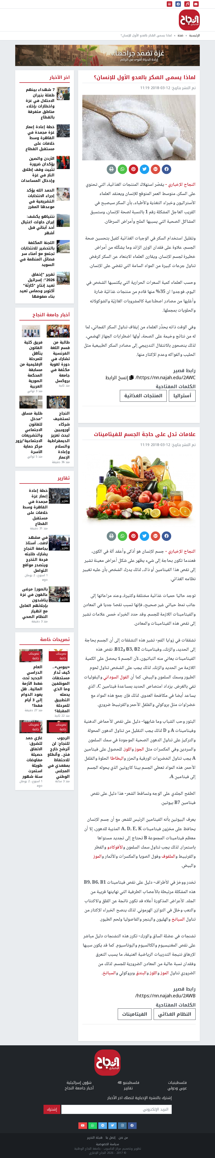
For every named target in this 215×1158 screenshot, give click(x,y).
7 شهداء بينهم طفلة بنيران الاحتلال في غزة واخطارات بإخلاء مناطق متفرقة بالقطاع (40, 103)
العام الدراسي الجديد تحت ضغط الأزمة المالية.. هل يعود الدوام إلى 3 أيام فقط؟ (31, 686)
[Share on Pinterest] (133, 169)
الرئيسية (194, 35)
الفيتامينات (134, 1014)
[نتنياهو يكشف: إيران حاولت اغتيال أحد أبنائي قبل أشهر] (63, 220)
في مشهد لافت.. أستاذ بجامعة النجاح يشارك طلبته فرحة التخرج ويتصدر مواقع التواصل (35, 554)
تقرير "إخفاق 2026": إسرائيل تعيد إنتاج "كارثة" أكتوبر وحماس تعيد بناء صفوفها (37, 285)
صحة (180, 35)
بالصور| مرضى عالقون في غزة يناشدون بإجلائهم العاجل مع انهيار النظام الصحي (33, 602)
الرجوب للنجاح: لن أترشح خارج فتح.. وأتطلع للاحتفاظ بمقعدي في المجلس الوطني (58, 757)
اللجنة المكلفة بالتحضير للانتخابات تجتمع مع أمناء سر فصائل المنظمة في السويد (37, 254)
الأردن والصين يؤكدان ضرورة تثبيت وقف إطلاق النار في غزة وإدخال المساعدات (38, 169)
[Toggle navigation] (170, 4)
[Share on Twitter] (144, 169)
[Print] (111, 169)
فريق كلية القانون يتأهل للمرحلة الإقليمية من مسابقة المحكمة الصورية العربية (31, 364)
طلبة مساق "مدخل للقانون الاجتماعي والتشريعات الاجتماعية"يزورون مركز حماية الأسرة (30, 433)
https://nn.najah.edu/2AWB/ (165, 995)
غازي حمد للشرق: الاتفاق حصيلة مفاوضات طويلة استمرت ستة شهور (32, 757)
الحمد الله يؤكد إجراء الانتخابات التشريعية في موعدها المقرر (40, 199)
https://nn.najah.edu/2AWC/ (166, 377)
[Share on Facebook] (166, 169)
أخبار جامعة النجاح (51, 315)
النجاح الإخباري (189, 19)
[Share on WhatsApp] (122, 169)
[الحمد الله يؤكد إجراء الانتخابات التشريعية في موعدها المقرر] (63, 194)
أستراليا (182, 395)
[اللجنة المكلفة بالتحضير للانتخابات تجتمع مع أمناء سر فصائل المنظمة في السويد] (63, 246)
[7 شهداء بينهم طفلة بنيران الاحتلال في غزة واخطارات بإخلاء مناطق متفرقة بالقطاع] (63, 93)
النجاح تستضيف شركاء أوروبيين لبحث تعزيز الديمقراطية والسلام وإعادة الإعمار (58, 435)
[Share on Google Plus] (155, 169)
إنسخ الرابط (117, 377)
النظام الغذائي (174, 1014)
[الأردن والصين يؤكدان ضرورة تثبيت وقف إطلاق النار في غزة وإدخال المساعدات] (63, 162)
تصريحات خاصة (55, 640)
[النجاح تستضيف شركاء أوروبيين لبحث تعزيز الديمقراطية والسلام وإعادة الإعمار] (58, 402)
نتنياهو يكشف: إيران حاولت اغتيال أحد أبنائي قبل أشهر (38, 225)
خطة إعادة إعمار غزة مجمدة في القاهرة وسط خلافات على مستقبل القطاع (40, 138)
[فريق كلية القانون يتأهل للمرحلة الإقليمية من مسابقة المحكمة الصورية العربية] (30, 331)
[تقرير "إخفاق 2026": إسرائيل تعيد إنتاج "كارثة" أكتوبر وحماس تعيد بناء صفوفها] (63, 278)
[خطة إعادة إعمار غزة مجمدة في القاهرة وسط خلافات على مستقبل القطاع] (63, 130)
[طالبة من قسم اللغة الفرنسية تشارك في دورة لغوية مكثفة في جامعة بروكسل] (58, 331)
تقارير (64, 478)
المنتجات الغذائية (143, 395)
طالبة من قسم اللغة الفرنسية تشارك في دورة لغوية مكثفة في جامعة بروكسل (60, 362)
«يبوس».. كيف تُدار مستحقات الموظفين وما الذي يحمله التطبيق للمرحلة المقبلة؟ (61, 689)
